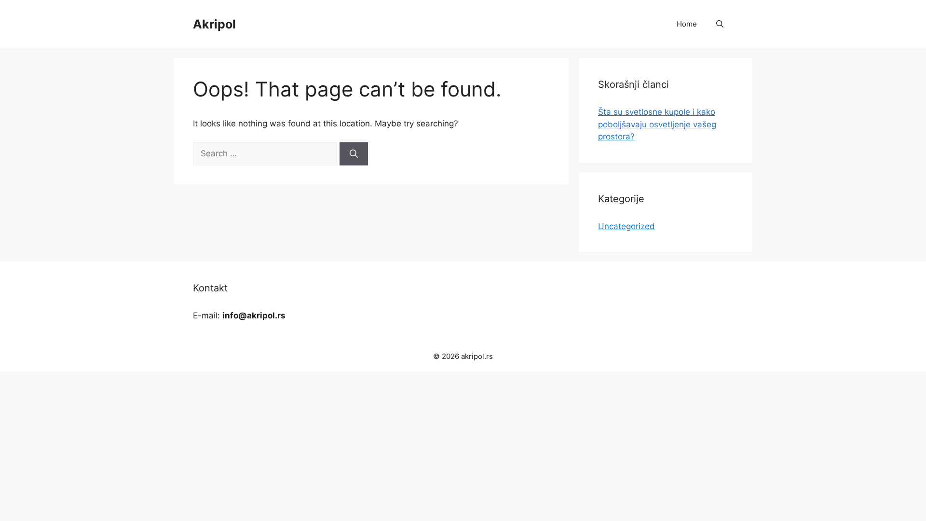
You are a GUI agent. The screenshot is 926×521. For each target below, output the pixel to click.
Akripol (214, 24)
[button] (720, 24)
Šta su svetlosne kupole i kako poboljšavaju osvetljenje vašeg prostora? (657, 124)
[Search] (354, 153)
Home (687, 23)
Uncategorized (626, 226)
